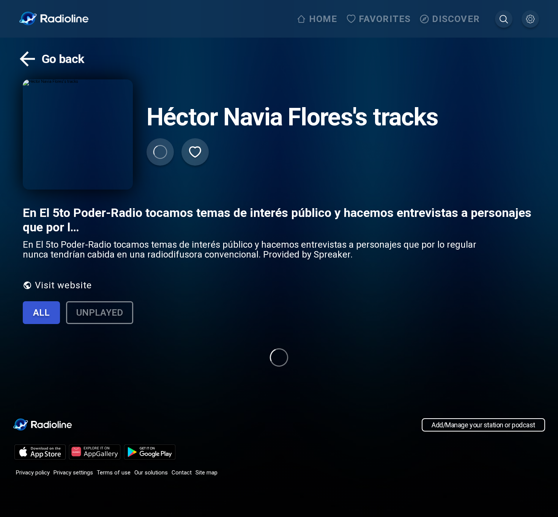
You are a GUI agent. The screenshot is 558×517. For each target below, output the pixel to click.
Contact (182, 472)
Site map (206, 472)
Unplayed (99, 312)
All (41, 312)
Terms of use (114, 472)
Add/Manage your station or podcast (483, 425)
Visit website (63, 285)
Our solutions (151, 472)
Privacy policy (33, 472)
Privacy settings (73, 472)
